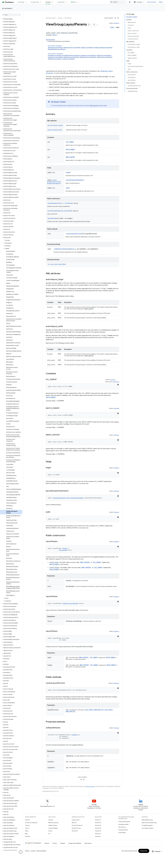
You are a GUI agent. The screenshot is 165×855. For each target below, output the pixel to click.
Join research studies (147, 828)
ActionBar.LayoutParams (55, 55)
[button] (11, 19)
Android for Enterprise (31, 822)
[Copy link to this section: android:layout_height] (65, 280)
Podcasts (27, 836)
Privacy (50, 831)
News (26, 831)
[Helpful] (115, 18)
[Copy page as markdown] (94, 24)
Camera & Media (53, 828)
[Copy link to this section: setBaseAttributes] (62, 728)
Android (27, 820)
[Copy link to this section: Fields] (53, 462)
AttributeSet (69, 203)
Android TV (75, 831)
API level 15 (116, 381)
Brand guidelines (41, 851)
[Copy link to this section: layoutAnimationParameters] (70, 491)
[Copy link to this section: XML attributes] (62, 274)
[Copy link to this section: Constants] (57, 374)
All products (88, 843)
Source (27, 828)
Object (54, 35)
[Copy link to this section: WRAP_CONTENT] (61, 435)
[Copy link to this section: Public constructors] (67, 536)
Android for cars (76, 828)
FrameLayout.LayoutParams (88, 55)
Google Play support (147, 825)
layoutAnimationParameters (75, 180)
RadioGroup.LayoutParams (71, 57)
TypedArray (70, 249)
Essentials (21, 2)
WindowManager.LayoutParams (56, 49)
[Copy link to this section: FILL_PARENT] (58, 380)
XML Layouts (93, 105)
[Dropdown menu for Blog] (78, 2)
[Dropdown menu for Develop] (53, 2)
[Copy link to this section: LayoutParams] (59, 542)
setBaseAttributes (60, 249)
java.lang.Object (50, 39)
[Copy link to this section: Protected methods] (66, 722)
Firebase (62, 843)
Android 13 (98, 831)
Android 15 (98, 825)
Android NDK (122, 832)
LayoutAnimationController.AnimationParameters (54, 181)
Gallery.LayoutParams (87, 47)
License (33, 851)
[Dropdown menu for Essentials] (26, 2)
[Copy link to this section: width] (52, 512)
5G (49, 833)
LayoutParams (52, 203)
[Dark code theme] (118, 385)
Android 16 (98, 822)
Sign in (161, 2)
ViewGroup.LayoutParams (64, 211)
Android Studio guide (124, 821)
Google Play (61, 2)
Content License (90, 786)
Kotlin (112, 27)
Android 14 (98, 828)
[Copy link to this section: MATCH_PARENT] (61, 408)
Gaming (50, 820)
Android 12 (98, 833)
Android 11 (98, 836)
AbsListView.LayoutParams (55, 47)
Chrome (54, 843)
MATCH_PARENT (70, 149)
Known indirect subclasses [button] (80, 56)
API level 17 (116, 683)
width (68, 188)
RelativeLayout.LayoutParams (88, 57)
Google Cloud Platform (74, 843)
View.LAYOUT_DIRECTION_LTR (94, 710)
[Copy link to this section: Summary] (57, 114)
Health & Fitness (52, 825)
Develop (48, 2)
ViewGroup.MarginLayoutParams (103, 47)
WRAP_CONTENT (70, 157)
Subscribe (143, 851)
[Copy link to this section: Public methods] (63, 677)
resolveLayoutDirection (74, 233)
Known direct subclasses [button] (80, 47)
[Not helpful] (118, 18)
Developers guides (123, 824)
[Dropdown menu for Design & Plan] (41, 2)
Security (27, 825)
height (68, 172)
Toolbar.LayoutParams (68, 59)
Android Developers (51, 18)
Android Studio (151, 2)
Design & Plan (35, 2)
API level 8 (116, 408)
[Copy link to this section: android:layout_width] (64, 326)
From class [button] (57, 264)
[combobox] (118, 2)
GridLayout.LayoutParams (104, 55)
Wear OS (74, 822)
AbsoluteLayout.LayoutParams (72, 47)
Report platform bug (147, 820)
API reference (7, 8)
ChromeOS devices (77, 825)
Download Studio (123, 830)
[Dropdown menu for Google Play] (67, 2)
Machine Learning (53, 822)
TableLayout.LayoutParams (104, 57)
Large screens (75, 820)
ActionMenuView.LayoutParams (71, 55)
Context (59, 203)
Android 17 (98, 820)
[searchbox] (11, 14)
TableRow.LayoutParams (54, 59)
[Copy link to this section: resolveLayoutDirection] (66, 683)
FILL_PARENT (70, 142)
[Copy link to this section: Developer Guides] (67, 102)
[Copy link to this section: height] (52, 468)
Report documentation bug (149, 822)
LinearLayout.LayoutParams (55, 57)
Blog (74, 2)
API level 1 (116, 23)
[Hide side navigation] (20, 852)
